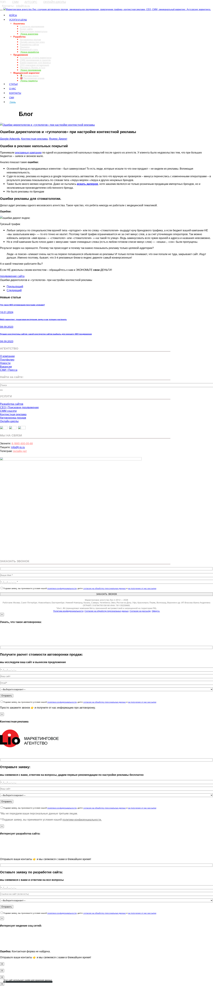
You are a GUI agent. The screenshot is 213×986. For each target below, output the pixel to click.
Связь (12, 102)
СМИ (11, 97)
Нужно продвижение (30, 70)
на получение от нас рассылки (142, 588)
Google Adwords (10, 139)
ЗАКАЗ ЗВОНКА (9, 108)
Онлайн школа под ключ (32, 41)
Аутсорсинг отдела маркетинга (35, 57)
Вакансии (6, 366)
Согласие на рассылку (140, 610)
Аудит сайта (26, 28)
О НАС (12, 88)
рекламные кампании (28, 152)
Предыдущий (15, 286)
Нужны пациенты (29, 80)
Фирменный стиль (29, 49)
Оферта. (156, 610)
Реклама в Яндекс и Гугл (32, 67)
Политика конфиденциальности (68, 610)
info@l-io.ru (23, 6)
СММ (15, 2)
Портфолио (7, 359)
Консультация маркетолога (33, 31)
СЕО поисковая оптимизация (34, 65)
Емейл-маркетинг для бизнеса (35, 62)
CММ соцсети (8, 411)
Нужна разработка (29, 51)
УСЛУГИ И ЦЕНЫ (18, 19)
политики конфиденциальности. (82, 819)
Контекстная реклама (34, 139)
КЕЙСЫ (13, 15)
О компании (7, 356)
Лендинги (24, 46)
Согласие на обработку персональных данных (107, 610)
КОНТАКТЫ (15, 93)
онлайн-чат (20, 451)
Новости (5, 363)
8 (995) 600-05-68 (22, 443)
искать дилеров (87, 184)
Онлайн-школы (9, 421)
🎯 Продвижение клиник (32, 78)
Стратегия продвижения (32, 26)
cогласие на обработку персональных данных (104, 588)
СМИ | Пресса (8, 370)
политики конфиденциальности (62, 588)
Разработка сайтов (29, 44)
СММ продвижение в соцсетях (35, 60)
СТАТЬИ (13, 84)
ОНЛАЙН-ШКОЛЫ (54, 2)
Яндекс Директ (58, 139)
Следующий (14, 290)
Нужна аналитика (29, 33)
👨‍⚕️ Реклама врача (29, 75)
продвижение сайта (12, 276)
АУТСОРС (30, 2)
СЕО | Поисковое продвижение (19, 407)
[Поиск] (1, 390)
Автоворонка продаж (30, 39)
